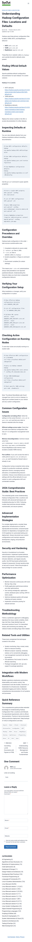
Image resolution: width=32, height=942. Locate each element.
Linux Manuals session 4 (9, 894)
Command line (6, 728)
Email (7, 828)
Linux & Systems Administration (11, 881)
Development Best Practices (10, 874)
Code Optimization (7, 867)
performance (12, 735)
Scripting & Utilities (7, 913)
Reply (6, 777)
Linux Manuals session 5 (9, 896)
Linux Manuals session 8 (9, 901)
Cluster (16, 725)
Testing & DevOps (7, 923)
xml (12, 738)
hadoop (5, 731)
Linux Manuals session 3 (9, 891)
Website (7, 836)
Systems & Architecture (9, 921)
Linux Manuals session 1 (9, 886)
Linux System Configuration (10, 906)
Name (7, 820)
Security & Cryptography (9, 916)
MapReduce (22, 731)
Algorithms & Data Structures (11, 862)
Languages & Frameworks (10, 879)
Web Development (7, 926)
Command (23, 725)
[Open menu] (28, 3)
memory (5, 735)
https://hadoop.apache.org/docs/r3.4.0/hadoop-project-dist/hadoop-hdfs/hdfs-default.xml (17, 92)
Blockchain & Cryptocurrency (10, 864)
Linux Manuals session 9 (9, 903)
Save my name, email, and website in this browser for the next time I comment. (16, 841)
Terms (17, 937)
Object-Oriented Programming (11, 908)
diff (22, 728)
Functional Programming (9, 876)
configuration (15, 728)
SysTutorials (11, 937)
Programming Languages (9, 911)
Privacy (22, 937)
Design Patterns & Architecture (11, 10)
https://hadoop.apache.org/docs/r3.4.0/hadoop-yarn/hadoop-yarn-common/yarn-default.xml (17, 101)
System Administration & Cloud (11, 918)
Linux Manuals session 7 (9, 899)
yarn (17, 738)
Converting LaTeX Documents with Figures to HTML (9, 747)
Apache (5, 725)
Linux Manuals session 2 (9, 889)
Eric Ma (5, 30)
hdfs (10, 731)
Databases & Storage (8, 869)
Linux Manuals (6, 884)
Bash (10, 725)
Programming (22, 735)
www (4, 738)
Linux (15, 731)
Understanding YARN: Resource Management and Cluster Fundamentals (23, 748)
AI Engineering (6, 859)
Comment (7, 794)
